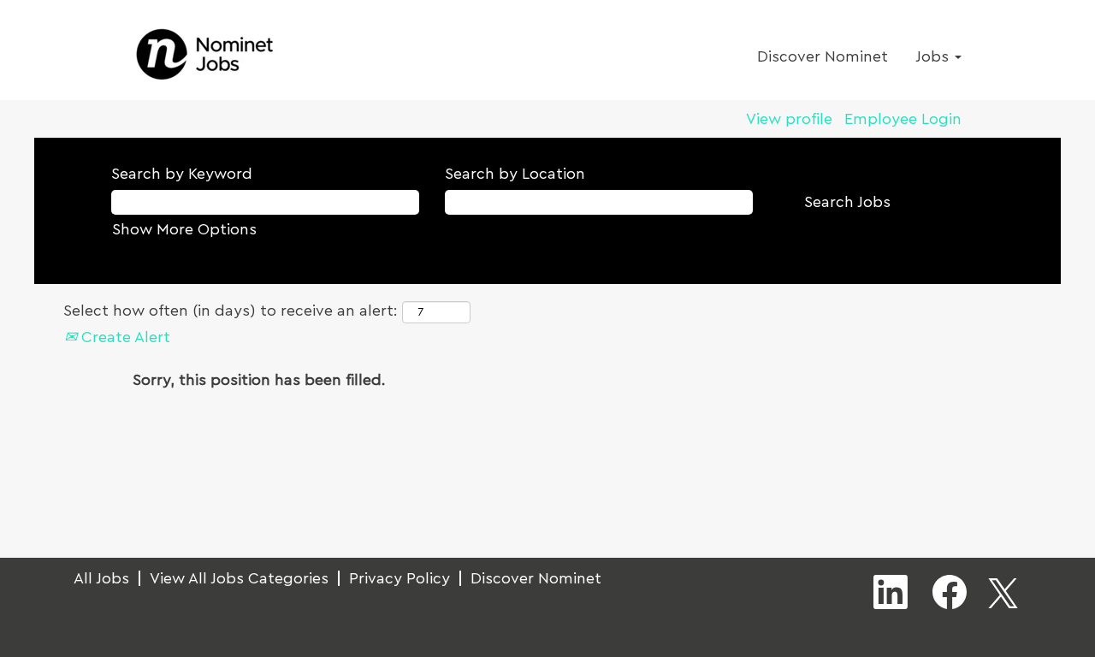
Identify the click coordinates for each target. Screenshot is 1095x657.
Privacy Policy (399, 578)
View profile (789, 119)
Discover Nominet (822, 56)
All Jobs (101, 578)
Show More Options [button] (184, 229)
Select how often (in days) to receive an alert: (230, 310)
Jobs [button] (934, 56)
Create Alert (123, 337)
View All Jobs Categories (239, 578)
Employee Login (903, 119)
